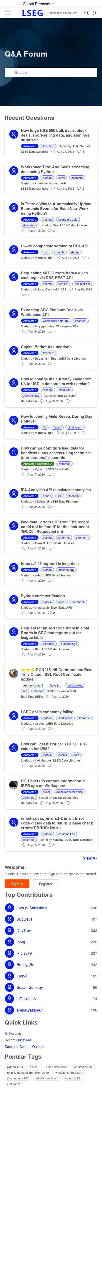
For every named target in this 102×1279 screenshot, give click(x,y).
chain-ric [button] (64, 537)
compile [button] (59, 252)
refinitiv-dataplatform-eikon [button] (28, 1072)
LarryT (22, 976)
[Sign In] (95, 13)
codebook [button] (78, 602)
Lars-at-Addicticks (32, 908)
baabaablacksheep (65, 797)
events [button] (62, 755)
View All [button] (90, 858)
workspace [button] (65, 718)
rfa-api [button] (75, 252)
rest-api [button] (63, 284)
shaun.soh (42, 607)
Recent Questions (18, 1040)
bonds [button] (47, 496)
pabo (38, 575)
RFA (51, 257)
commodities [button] (66, 834)
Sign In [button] (17, 883)
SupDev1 (24, 919)
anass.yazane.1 (30, 1010)
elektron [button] (13, 1084)
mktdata (40, 257)
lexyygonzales (44, 326)
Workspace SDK (67, 326)
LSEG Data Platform (59, 469)
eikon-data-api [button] (56, 1067)
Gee (55, 225)
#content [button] (48, 146)
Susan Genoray (30, 987)
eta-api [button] (38, 691)
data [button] (76, 755)
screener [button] (48, 644)
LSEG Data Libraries (34, 151)
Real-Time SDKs (32, 696)
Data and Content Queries (24, 1046)
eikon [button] (34, 1067)
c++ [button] (45, 252)
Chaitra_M (42, 501)
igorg (21, 942)
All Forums (13, 1033)
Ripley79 (24, 953)
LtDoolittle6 (26, 999)
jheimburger (43, 760)
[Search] (86, 13)
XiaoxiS (40, 543)
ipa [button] (60, 496)
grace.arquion (66, 395)
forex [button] (61, 178)
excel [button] (61, 602)
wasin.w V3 (68, 691)
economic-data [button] (68, 219)
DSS (63, 289)
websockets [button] (75, 685)
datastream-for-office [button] (69, 792)
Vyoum (39, 469)
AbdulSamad (81, 146)
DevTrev (24, 930)
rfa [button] (44, 427)
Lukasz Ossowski (47, 289)
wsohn (39, 723)
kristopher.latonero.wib (50, 183)
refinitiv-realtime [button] (46, 1078)
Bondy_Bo (25, 965)
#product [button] (64, 464)
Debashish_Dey (45, 358)
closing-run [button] (75, 427)
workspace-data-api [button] (56, 321)
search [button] (47, 284)
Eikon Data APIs (62, 607)
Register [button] (45, 883)
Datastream (29, 401)
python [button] (47, 178)
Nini (37, 649)
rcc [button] (25, 691)
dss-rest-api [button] (82, 284)
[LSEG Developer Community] (51, 13)
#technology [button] (31, 395)
